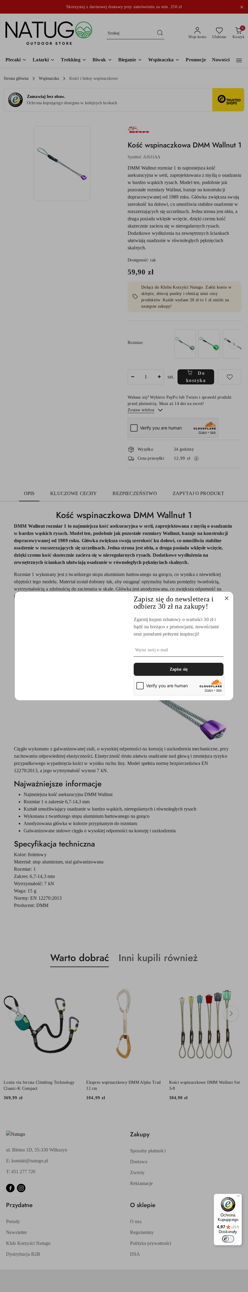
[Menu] (238, 1197)
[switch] (228, 1238)
